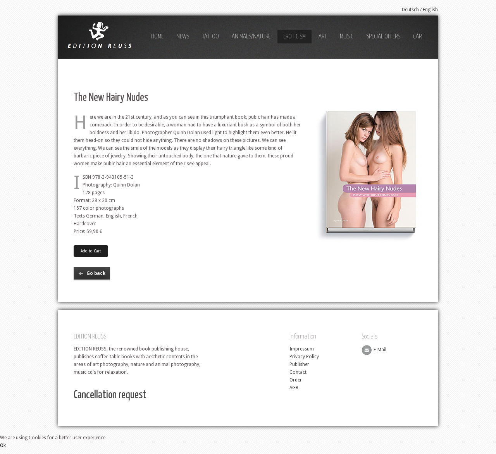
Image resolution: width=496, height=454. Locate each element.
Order (295, 380)
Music (346, 36)
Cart (418, 36)
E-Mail (380, 350)
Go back (95, 273)
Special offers (383, 36)
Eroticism (294, 36)
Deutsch (410, 9)
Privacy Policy (304, 356)
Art (323, 36)
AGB (293, 387)
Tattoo (210, 36)
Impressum (301, 349)
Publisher (299, 364)
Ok (3, 445)
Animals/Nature (251, 36)
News (182, 36)
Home (157, 36)
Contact (298, 372)
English (430, 9)
